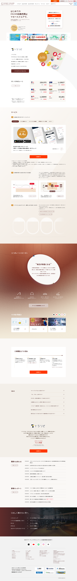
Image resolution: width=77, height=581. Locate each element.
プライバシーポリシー (56, 555)
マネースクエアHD (55, 563)
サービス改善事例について (38, 305)
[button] (7, 37)
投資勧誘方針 (55, 550)
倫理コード (41, 554)
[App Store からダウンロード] (27, 141)
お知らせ (27, 554)
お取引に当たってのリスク (43, 551)
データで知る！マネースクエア (16, 551)
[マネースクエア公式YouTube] (57, 315)
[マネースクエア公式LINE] (59, 315)
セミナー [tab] (50, 121)
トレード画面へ (73, 1)
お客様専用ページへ (64, 1)
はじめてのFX (24, 3)
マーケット (43, 3)
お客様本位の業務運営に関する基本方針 (58, 551)
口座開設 (55, 1)
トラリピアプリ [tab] (15, 121)
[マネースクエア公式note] (65, 315)
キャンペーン (37, 3)
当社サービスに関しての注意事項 (19, 567)
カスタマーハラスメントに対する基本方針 (58, 554)
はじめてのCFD (31, 3)
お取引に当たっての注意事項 (43, 550)
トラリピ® (19, 3)
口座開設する (54, 15)
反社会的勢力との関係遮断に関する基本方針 (59, 553)
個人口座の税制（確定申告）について (44, 552)
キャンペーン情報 (28, 550)
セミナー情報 (27, 551)
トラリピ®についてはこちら (20, 71)
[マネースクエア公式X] (54, 315)
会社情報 (27, 552)
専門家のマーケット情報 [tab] (43, 121)
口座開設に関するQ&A (51, 18)
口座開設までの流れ (58, 18)
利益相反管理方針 (55, 552)
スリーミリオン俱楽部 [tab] (32, 121)
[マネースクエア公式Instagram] (62, 315)
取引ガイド (13, 554)
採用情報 (27, 553)
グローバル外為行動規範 (43, 555)
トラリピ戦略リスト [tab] (23, 121)
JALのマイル (53, 3)
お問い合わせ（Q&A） (71, 4)
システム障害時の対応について (44, 553)
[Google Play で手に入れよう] (18, 141)
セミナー (48, 3)
